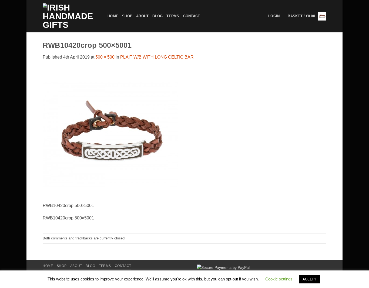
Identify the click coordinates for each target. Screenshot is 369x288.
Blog (157, 16)
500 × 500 (105, 57)
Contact (191, 16)
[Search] (206, 16)
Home (113, 16)
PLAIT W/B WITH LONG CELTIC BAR (157, 57)
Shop (127, 16)
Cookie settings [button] (279, 279)
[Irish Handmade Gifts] (71, 16)
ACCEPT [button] (310, 279)
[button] (307, 16)
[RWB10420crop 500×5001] (110, 134)
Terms (172, 16)
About (142, 16)
